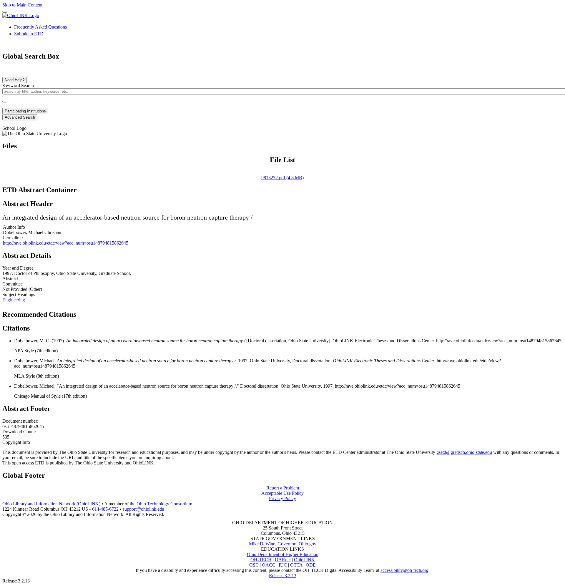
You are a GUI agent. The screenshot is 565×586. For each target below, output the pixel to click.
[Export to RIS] (100, 312)
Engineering (13, 299)
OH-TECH (261, 559)
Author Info (14, 227)
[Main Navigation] (4, 12)
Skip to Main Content (22, 4)
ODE (311, 564)
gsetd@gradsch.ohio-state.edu (464, 452)
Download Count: (19, 431)
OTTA (296, 564)
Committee (12, 283)
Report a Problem (282, 487)
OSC (254, 564)
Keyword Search (18, 85)
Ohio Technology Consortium (164, 503)
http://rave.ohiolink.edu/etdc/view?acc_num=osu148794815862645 (65, 242)
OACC (268, 564)
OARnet (283, 559)
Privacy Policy (282, 498)
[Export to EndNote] (90, 312)
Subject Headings (18, 294)
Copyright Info (16, 442)
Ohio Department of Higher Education (282, 554)
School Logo (14, 128)
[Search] (4, 101)
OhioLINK (304, 559)
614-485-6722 (105, 509)
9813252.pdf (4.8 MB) (282, 177)
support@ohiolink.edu (143, 509)
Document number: (20, 421)
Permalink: (13, 237)
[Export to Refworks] (81, 312)
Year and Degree (18, 267)
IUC (283, 564)
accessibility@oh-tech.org (404, 570)
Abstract (10, 278)
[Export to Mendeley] (109, 312)
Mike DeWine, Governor (272, 543)
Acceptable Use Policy (282, 493)
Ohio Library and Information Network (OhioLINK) (51, 503)
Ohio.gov (307, 543)
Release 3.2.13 (282, 575)
